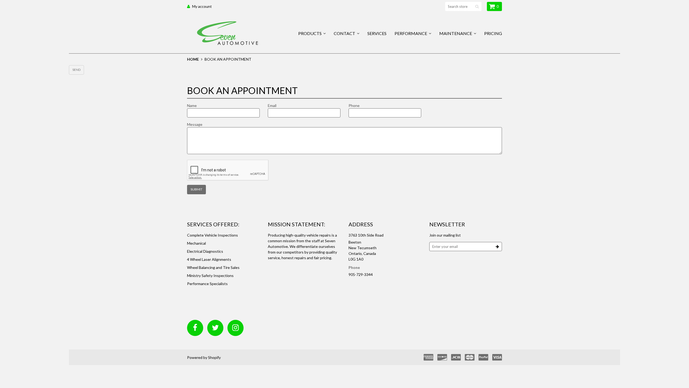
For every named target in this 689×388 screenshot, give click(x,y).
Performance (411, 33)
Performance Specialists (207, 283)
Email (272, 105)
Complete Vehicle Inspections (212, 235)
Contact (345, 33)
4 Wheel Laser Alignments (209, 259)
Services (376, 33)
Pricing (493, 33)
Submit (196, 189)
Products (310, 33)
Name (192, 105)
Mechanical (196, 243)
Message (194, 124)
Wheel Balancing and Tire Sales (213, 267)
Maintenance (456, 33)
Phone (354, 105)
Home (193, 59)
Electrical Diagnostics (205, 251)
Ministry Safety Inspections (210, 275)
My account (202, 6)
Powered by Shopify (204, 357)
